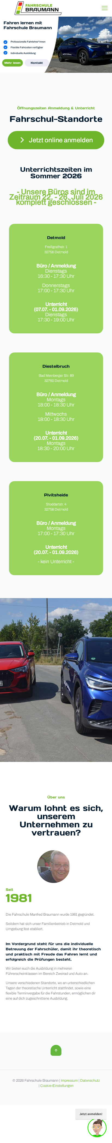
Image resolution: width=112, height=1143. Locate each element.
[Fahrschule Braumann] (38, 8)
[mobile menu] (104, 8)
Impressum (69, 1080)
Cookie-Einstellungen (56, 1086)
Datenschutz (90, 1080)
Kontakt (37, 63)
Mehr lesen (12, 63)
